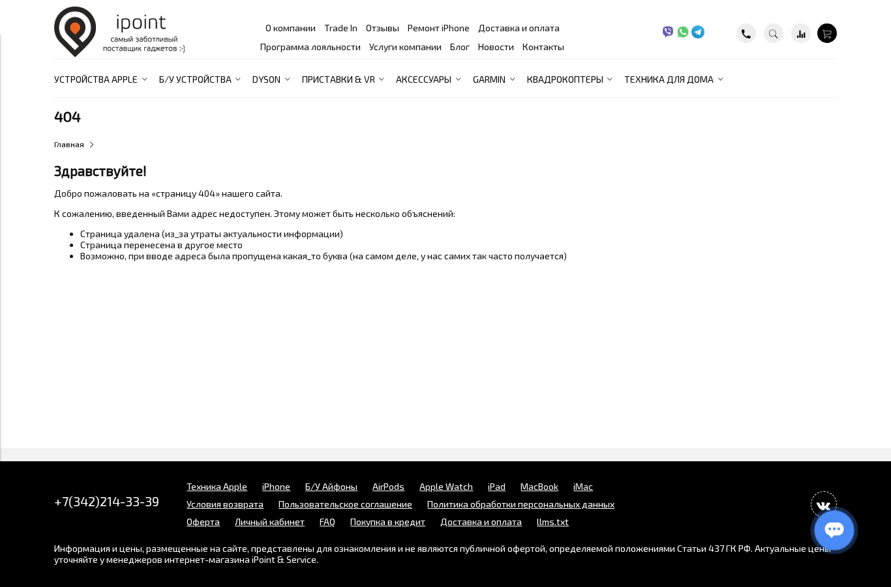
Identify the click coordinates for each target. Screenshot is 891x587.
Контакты (543, 46)
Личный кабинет (270, 521)
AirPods (388, 486)
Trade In (340, 27)
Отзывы (382, 27)
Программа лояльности (310, 46)
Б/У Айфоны (331, 486)
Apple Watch (446, 486)
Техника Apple (217, 486)
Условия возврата (225, 503)
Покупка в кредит (387, 521)
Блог (460, 46)
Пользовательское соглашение (345, 503)
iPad (497, 486)
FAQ (327, 521)
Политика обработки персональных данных (520, 503)
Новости (496, 46)
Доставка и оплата (519, 27)
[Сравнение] (801, 33)
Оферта (203, 521)
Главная (69, 144)
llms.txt (553, 521)
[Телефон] (746, 33)
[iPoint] (119, 53)
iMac (583, 486)
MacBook (539, 486)
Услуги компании (405, 46)
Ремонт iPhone (439, 27)
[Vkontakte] (824, 504)
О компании (290, 27)
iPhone (276, 486)
